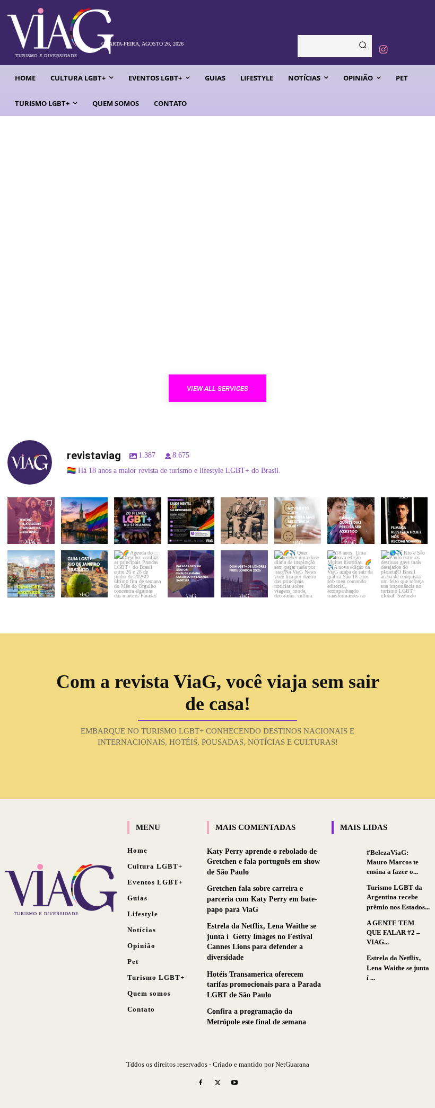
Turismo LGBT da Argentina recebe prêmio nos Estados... (398, 896)
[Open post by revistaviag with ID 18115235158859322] (244, 573)
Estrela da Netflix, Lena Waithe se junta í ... (398, 967)
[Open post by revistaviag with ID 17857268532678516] (351, 520)
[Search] (362, 46)
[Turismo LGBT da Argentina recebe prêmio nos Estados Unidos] (346, 894)
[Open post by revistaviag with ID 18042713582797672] (244, 520)
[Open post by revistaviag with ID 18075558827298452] (404, 573)
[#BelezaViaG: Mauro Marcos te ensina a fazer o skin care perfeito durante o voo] (346, 859)
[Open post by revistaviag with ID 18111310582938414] (297, 520)
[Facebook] (201, 1083)
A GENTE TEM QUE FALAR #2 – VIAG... (393, 932)
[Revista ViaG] (51, 32)
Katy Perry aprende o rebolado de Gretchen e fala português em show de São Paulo (263, 861)
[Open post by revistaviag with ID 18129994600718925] (84, 573)
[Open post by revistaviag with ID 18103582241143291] (84, 520)
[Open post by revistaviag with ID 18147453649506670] (137, 573)
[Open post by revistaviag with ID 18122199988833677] (31, 573)
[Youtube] (234, 1083)
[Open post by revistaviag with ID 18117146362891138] (191, 573)
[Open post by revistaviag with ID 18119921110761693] (404, 520)
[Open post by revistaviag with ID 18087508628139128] (297, 573)
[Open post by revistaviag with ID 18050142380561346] (191, 520)
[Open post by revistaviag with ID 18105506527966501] (351, 573)
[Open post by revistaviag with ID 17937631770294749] (137, 520)
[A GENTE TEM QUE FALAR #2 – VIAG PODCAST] (346, 930)
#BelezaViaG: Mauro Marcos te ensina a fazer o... (393, 861)
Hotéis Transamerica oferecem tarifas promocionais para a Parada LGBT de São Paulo (264, 984)
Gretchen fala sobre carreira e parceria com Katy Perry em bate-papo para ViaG (262, 898)
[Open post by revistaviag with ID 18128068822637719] (31, 520)
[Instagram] (383, 50)
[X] (217, 1083)
